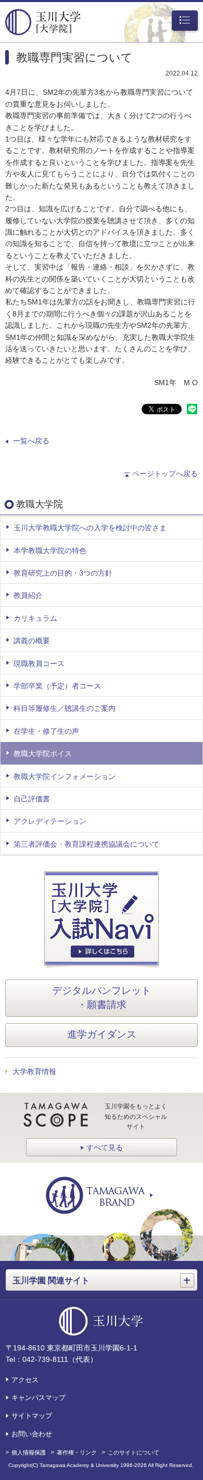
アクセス (25, 1380)
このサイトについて (133, 1452)
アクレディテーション (50, 821)
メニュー (183, 21)
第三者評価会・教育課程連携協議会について (86, 844)
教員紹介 (28, 595)
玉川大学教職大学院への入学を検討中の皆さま (90, 528)
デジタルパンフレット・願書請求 (101, 997)
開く (188, 1276)
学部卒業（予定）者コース (57, 686)
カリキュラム (35, 618)
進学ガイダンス (101, 1034)
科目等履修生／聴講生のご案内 (65, 708)
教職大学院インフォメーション (65, 776)
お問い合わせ (31, 1434)
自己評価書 (32, 799)
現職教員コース (39, 663)
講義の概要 (32, 640)
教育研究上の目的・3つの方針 (63, 573)
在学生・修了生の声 (46, 731)
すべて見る (104, 1147)
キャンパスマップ (38, 1397)
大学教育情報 (34, 1071)
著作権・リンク (77, 1452)
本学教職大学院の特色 (50, 550)
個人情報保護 (28, 1452)
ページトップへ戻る (165, 473)
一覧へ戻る (31, 441)
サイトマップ (31, 1416)
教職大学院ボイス (43, 753)
